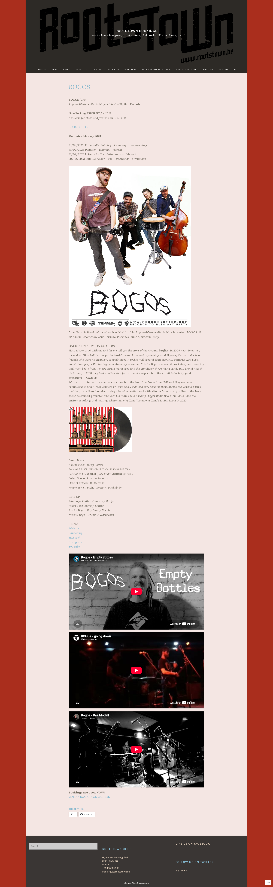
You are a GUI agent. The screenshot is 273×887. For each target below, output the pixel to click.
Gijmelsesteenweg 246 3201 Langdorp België (115, 861)
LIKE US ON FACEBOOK (193, 843)
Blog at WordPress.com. (136, 882)
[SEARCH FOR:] (63, 846)
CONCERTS (81, 69)
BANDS (66, 69)
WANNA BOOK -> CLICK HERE (89, 797)
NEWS (55, 69)
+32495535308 (110, 868)
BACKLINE (208, 69)
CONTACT (41, 69)
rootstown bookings (136, 31)
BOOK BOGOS (78, 127)
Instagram (75, 542)
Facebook (74, 537)
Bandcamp (75, 533)
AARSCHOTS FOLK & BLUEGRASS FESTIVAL (114, 69)
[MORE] (235, 69)
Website (74, 528)
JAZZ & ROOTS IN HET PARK (156, 69)
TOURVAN (223, 69)
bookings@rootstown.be (116, 871)
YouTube (74, 546)
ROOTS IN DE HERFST (187, 69)
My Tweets (181, 870)
